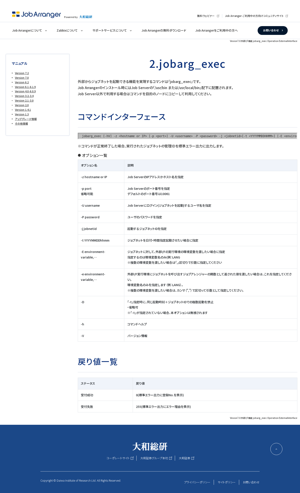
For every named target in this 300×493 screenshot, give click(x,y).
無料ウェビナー (206, 16)
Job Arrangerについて (27, 30)
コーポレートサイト (118, 458)
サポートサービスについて (109, 30)
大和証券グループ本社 (154, 458)
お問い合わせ (271, 30)
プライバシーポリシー (197, 482)
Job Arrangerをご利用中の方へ (216, 30)
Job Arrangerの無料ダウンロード (163, 30)
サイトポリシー (227, 482)
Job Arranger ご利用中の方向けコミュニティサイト (254, 16)
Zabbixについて (67, 30)
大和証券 (184, 458)
